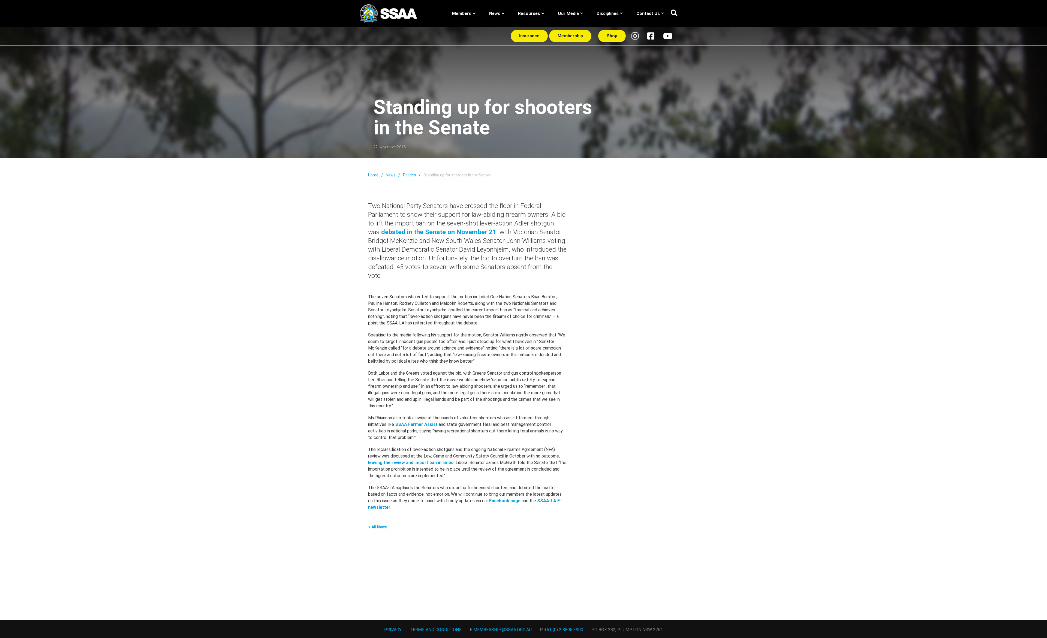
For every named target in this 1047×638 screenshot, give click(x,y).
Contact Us (648, 13)
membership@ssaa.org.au (502, 629)
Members (461, 13)
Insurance (529, 35)
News (494, 13)
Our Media (568, 13)
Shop (612, 35)
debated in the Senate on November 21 (439, 232)
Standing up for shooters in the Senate (457, 175)
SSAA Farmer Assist (416, 424)
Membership (570, 35)
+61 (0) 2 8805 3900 (563, 629)
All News (379, 527)
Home (373, 175)
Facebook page (505, 500)
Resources (529, 13)
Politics (409, 175)
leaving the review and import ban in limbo (411, 462)
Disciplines (608, 13)
